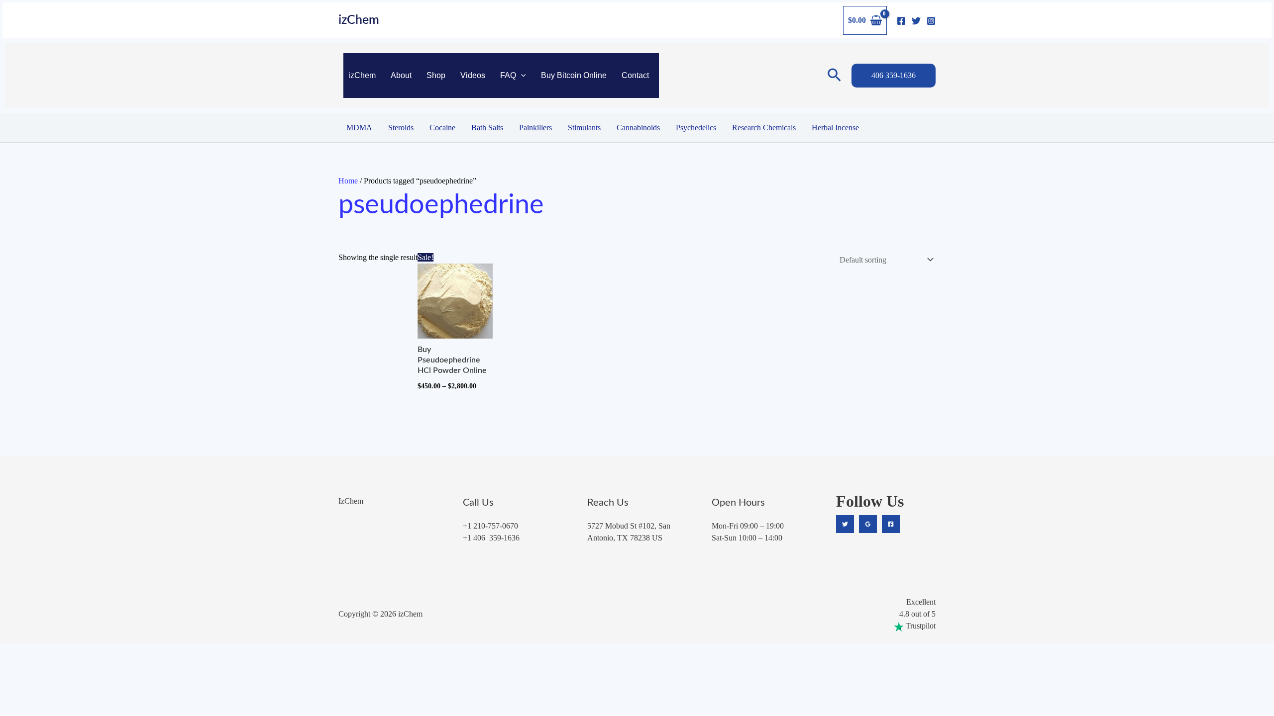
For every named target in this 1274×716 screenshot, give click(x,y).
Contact (635, 75)
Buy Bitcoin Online (574, 75)
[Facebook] (901, 20)
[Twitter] (916, 20)
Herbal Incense (835, 127)
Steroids (401, 127)
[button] (521, 75)
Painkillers (535, 127)
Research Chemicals (764, 127)
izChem (358, 20)
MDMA (359, 127)
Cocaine (442, 127)
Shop (435, 75)
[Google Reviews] (868, 524)
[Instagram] (931, 20)
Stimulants (584, 127)
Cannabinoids (638, 127)
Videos (472, 75)
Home (348, 181)
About (401, 75)
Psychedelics (696, 127)
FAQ (508, 75)
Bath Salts (487, 127)
